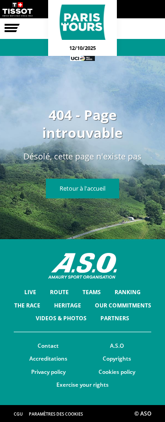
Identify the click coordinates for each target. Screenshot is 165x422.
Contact (48, 346)
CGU (18, 414)
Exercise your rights (82, 385)
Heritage (67, 305)
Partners (114, 318)
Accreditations (48, 358)
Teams (91, 292)
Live (30, 292)
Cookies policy (117, 372)
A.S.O (117, 346)
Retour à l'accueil (82, 188)
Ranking (128, 292)
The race (27, 305)
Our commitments (123, 305)
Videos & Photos (61, 318)
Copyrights (117, 358)
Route (59, 292)
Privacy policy (48, 372)
